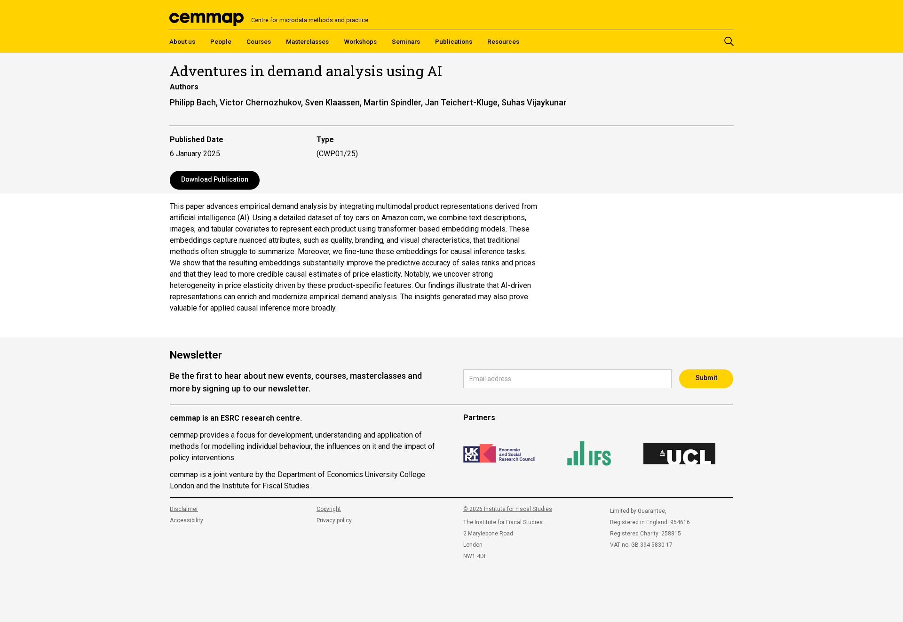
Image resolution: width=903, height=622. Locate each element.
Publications (453, 41)
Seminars (406, 41)
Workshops (360, 41)
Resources (503, 41)
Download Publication (214, 179)
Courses (258, 41)
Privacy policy (334, 520)
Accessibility (186, 520)
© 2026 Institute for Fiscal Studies (507, 509)
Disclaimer (184, 509)
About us (182, 41)
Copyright (329, 509)
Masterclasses (307, 41)
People (220, 41)
